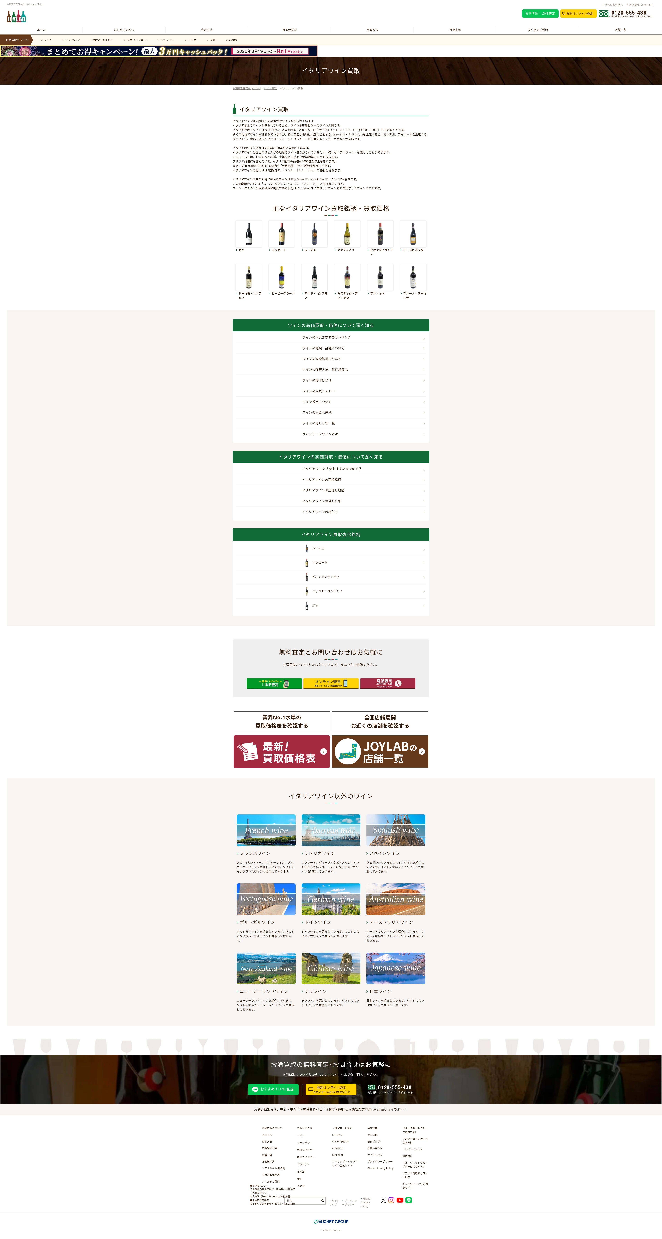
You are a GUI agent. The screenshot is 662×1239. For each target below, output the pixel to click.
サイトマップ (375, 1154)
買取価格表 (289, 30)
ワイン (47, 40)
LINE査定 (337, 1134)
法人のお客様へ (614, 4)
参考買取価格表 (271, 1174)
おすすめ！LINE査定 (540, 13)
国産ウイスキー (137, 40)
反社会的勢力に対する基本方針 (415, 1140)
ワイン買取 (270, 88)
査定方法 (207, 30)
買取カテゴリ (304, 1128)
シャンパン (72, 40)
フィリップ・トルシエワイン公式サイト (345, 1163)
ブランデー (167, 40)
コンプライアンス (412, 1149)
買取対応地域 (269, 1148)
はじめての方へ (124, 30)
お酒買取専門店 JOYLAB (246, 88)
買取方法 (372, 30)
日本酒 (192, 40)
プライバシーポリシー (380, 1161)
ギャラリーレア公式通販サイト (415, 1186)
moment (337, 1148)
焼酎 (212, 40)
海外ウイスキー (103, 40)
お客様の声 (268, 1161)
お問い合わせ (375, 1148)
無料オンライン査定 (580, 14)
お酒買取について (272, 1128)
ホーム (41, 30)
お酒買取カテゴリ (17, 40)
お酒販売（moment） (642, 4)
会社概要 (372, 1128)
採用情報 (372, 1134)
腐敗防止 (407, 1156)
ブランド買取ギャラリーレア (415, 1175)
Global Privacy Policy (380, 1168)
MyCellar (337, 1154)
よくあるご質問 (538, 30)
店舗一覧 (620, 30)
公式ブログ (373, 1141)
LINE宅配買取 (340, 1141)
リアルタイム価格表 (273, 1168)
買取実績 (455, 30)
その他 (232, 40)
